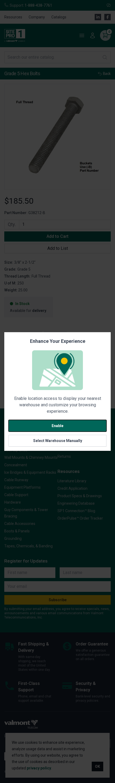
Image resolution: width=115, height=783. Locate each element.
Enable (57, 426)
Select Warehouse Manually (57, 441)
